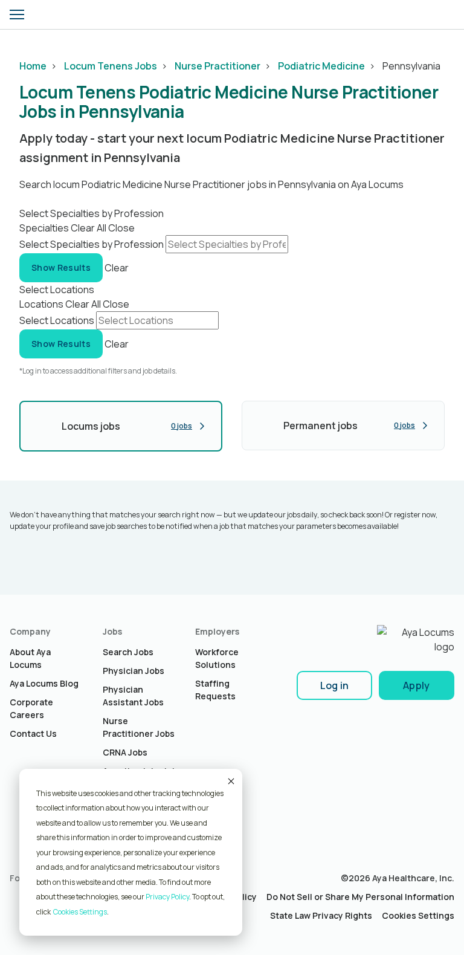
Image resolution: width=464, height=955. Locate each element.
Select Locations (56, 320)
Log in (334, 685)
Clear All (88, 228)
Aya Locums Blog (44, 683)
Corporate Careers (31, 708)
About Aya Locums (30, 658)
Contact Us (33, 733)
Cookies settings (80, 912)
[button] (17, 14)
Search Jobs (128, 652)
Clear (117, 267)
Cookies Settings (418, 915)
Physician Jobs (133, 670)
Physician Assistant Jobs (133, 696)
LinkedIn (19, 901)
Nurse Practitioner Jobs (139, 727)
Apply (416, 685)
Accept (230, 781)
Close (121, 228)
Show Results (61, 267)
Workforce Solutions (217, 658)
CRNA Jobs (125, 752)
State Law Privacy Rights (321, 915)
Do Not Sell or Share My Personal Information (360, 896)
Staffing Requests (215, 690)
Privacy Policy (167, 897)
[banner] (52, 14)
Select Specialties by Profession (91, 244)
